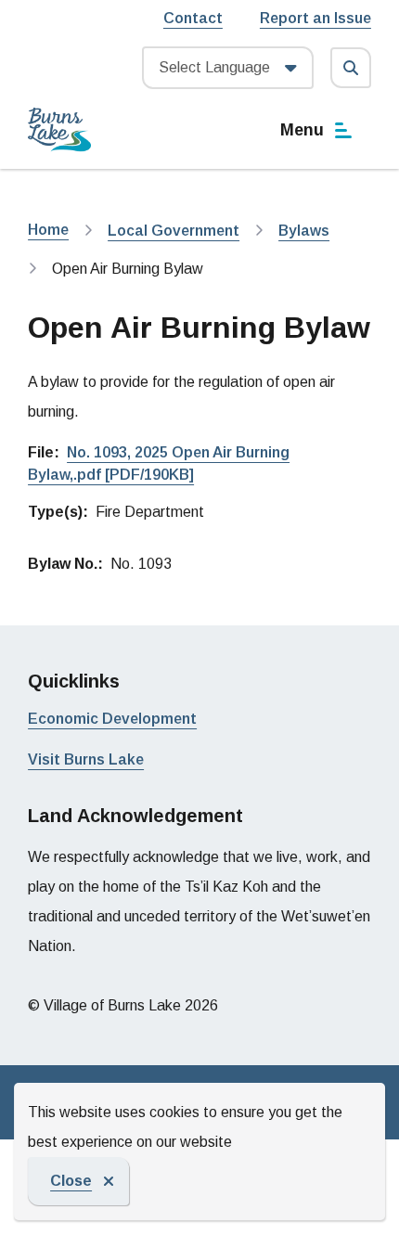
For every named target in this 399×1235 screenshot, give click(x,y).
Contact (193, 18)
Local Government (173, 230)
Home (48, 230)
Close (71, 1181)
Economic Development (112, 719)
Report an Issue (315, 18)
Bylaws (303, 230)
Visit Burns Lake (86, 759)
